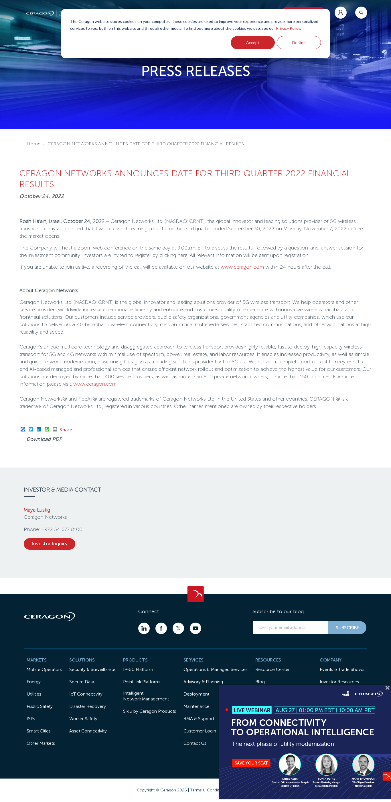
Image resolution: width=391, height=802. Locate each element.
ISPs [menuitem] (31, 718)
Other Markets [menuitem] (41, 743)
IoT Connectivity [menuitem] (85, 694)
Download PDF (44, 439)
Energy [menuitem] (34, 681)
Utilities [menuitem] (34, 694)
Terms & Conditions (208, 790)
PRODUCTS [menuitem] (135, 660)
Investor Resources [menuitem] (339, 681)
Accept (252, 42)
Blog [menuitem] (260, 681)
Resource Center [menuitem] (272, 669)
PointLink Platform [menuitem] (141, 681)
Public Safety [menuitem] (40, 706)
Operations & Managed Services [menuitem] (215, 669)
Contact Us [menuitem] (194, 743)
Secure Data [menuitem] (81, 681)
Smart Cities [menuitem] (39, 731)
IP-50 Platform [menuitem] (138, 669)
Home (33, 143)
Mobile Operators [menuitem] (44, 669)
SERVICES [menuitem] (193, 660)
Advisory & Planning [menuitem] (203, 681)
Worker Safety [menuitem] (83, 718)
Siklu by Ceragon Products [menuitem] (149, 711)
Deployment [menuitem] (196, 694)
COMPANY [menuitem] (330, 660)
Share (66, 429)
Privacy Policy (288, 28)
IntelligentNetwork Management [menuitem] (146, 696)
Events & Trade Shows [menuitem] (342, 669)
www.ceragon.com (242, 267)
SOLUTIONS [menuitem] (82, 660)
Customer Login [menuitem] (199, 731)
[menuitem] (341, 13)
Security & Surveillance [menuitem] (92, 669)
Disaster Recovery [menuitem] (87, 706)
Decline (299, 42)
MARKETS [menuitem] (37, 660)
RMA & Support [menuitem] (198, 718)
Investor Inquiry (49, 543)
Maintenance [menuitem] (196, 706)
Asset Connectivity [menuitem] (88, 731)
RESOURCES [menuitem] (268, 660)
